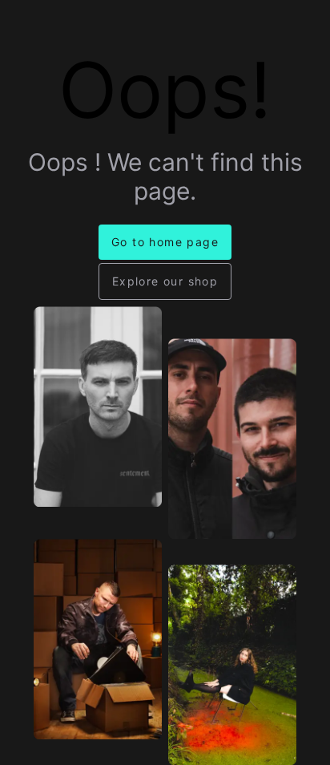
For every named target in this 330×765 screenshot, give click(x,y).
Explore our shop (165, 281)
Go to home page (165, 242)
